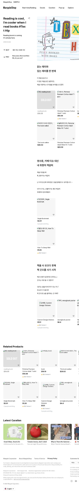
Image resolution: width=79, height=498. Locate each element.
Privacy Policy (52, 458)
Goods (42, 8)
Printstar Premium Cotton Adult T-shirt (66, 112)
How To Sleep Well (43, 248)
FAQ (72, 462)
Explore (71, 8)
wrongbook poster (64, 320)
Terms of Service (39, 458)
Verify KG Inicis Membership (22, 479)
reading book (41, 111)
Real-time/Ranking (29, 8)
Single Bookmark (43, 218)
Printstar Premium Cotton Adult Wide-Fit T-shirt (66, 144)
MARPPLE (17, 2)
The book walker (43, 142)
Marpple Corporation (9, 458)
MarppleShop (7, 2)
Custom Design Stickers (45, 320)
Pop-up (61, 8)
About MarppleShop (25, 458)
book (43, 369)
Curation (52, 8)
